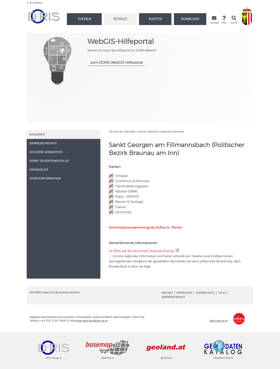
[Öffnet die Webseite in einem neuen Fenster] (248, 16)
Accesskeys (36, 3)
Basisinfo (153, 132)
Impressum (184, 293)
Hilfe (222, 293)
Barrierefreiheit (173, 297)
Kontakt (167, 293)
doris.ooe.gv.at (219, 321)
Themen (84, 19)
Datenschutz (205, 293)
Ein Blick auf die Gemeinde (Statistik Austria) (175, 258)
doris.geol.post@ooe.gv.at (92, 321)
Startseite (129, 132)
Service (120, 19)
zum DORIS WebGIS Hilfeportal (116, 62)
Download (190, 19)
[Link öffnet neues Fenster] (239, 316)
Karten (155, 19)
